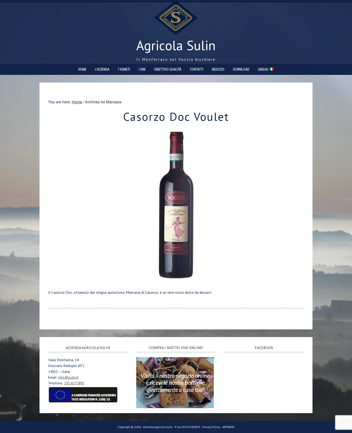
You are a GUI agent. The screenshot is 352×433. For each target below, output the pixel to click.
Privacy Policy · (212, 427)
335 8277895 (74, 383)
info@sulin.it (68, 377)
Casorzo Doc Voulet (176, 116)
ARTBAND (228, 427)
